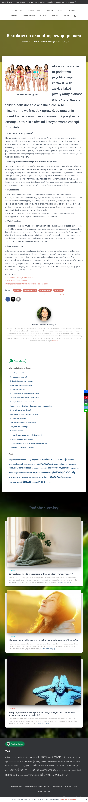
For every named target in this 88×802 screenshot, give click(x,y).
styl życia (38, 477)
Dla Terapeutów (29, 16)
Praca (70, 468)
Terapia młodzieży (20, 2)
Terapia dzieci (30, 2)
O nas (60, 10)
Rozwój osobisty (45, 290)
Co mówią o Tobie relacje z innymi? (22, 447)
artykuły (12, 460)
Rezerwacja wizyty (34, 10)
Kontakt (66, 16)
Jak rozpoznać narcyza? (18, 377)
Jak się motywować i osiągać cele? (22, 402)
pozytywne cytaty (42, 468)
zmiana (34, 482)
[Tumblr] (86, 401)
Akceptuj (63, 799)
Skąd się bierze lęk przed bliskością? (23, 422)
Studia (33, 477)
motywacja (46, 463)
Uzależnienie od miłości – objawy (21, 381)
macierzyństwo (29, 464)
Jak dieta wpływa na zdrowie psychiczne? (24, 393)
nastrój (55, 464)
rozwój (49, 294)
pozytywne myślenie (58, 467)
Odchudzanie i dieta (30, 290)
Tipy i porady (58, 290)
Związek (41, 481)
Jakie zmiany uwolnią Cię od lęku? (22, 439)
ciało (11, 294)
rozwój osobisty (64, 472)
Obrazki (14, 16)
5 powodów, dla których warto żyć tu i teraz (24, 398)
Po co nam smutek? (17, 431)
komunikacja (15, 464)
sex (27, 477)
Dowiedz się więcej (64, 582)
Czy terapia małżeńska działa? (20, 410)
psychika (75, 468)
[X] (86, 394)
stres (30, 477)
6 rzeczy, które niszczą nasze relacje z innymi (26, 435)
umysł (64, 477)
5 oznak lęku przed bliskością (20, 373)
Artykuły (72, 10)
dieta (15, 294)
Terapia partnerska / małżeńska (44, 2)
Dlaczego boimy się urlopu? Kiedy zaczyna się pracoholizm (31, 406)
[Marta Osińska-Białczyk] (44, 314)
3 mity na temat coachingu (19, 427)
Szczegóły (72, 799)
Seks (23, 477)
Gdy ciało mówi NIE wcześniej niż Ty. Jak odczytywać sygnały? (41, 574)
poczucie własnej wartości (37, 294)
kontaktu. (55, 341)
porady (34, 468)
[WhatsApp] (86, 404)
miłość (37, 464)
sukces (45, 477)
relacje (34, 472)
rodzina (41, 473)
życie (49, 482)
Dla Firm (43, 16)
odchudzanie (22, 294)
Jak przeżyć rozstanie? (18, 418)
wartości (68, 477)
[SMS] (86, 410)
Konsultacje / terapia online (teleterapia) (65, 2)
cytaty (23, 460)
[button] (52, 10)
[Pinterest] (86, 397)
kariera (71, 460)
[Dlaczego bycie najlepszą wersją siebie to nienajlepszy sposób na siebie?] (44, 611)
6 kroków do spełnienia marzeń (21, 385)
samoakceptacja (58, 294)
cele (18, 460)
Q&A (75, 786)
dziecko (55, 460)
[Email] (86, 407)
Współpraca (57, 786)
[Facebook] (86, 391)
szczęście (55, 477)
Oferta (49, 10)
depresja (35, 460)
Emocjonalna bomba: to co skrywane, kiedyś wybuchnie (29, 443)
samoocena (15, 477)
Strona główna (17, 10)
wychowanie (15, 482)
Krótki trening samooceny (16, 281)
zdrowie (26, 482)
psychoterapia (24, 473)
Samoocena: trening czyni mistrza (19, 277)
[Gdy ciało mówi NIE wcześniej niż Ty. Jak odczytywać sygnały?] (44, 542)
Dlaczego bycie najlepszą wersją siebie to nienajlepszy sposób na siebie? (44, 640)
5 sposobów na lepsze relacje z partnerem (24, 414)
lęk (23, 464)
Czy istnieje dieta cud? (17, 389)
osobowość (72, 464)
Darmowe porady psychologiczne (37, 786)
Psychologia (14, 473)
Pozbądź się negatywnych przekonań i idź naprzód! (26, 284)
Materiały (54, 16)
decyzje (29, 460)
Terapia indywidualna (8, 2)
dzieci (48, 459)
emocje (62, 459)
